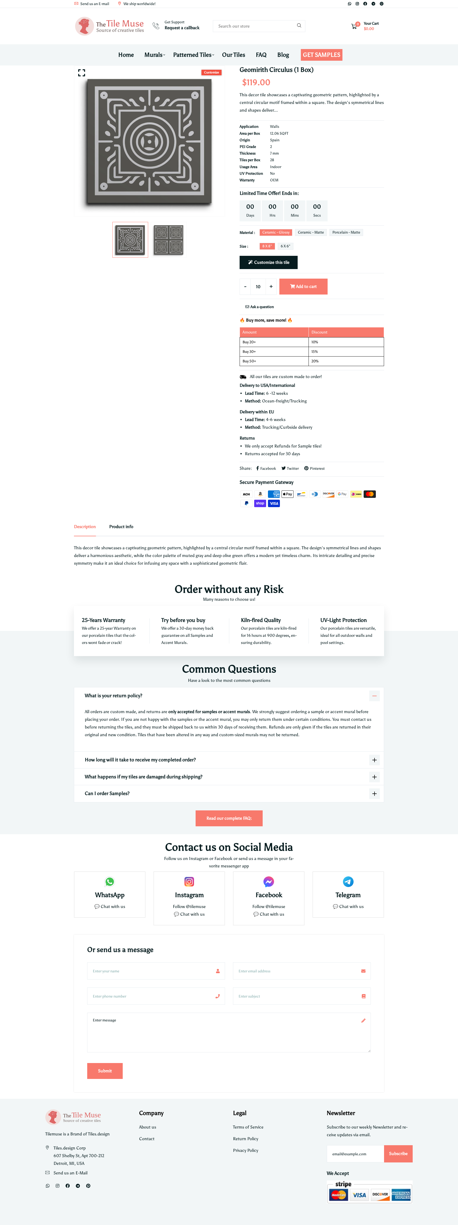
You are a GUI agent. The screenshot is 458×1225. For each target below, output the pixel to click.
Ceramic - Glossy (275, 232)
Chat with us (192, 914)
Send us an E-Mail (70, 1172)
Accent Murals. (174, 642)
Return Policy (245, 1138)
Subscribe (398, 1153)
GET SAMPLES (321, 54)
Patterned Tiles (192, 54)
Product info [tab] (121, 526)
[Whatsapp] (349, 4)
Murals (153, 54)
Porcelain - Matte (346, 232)
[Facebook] (365, 4)
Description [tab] (85, 526)
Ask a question (262, 307)
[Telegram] (373, 4)
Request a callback (182, 27)
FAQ (261, 54)
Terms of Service (248, 1127)
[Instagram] (357, 4)
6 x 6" (285, 246)
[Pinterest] (381, 4)
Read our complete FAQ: (229, 818)
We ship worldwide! (139, 4)
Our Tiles (233, 54)
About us (147, 1127)
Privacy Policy (245, 1150)
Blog (283, 54)
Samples (198, 635)
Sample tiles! (310, 446)
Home (126, 54)
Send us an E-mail (94, 4)
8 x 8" (267, 246)
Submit (105, 1070)
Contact (147, 1138)
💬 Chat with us (109, 906)
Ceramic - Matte (311, 232)
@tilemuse (196, 906)
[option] (149, 141)
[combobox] (259, 26)
